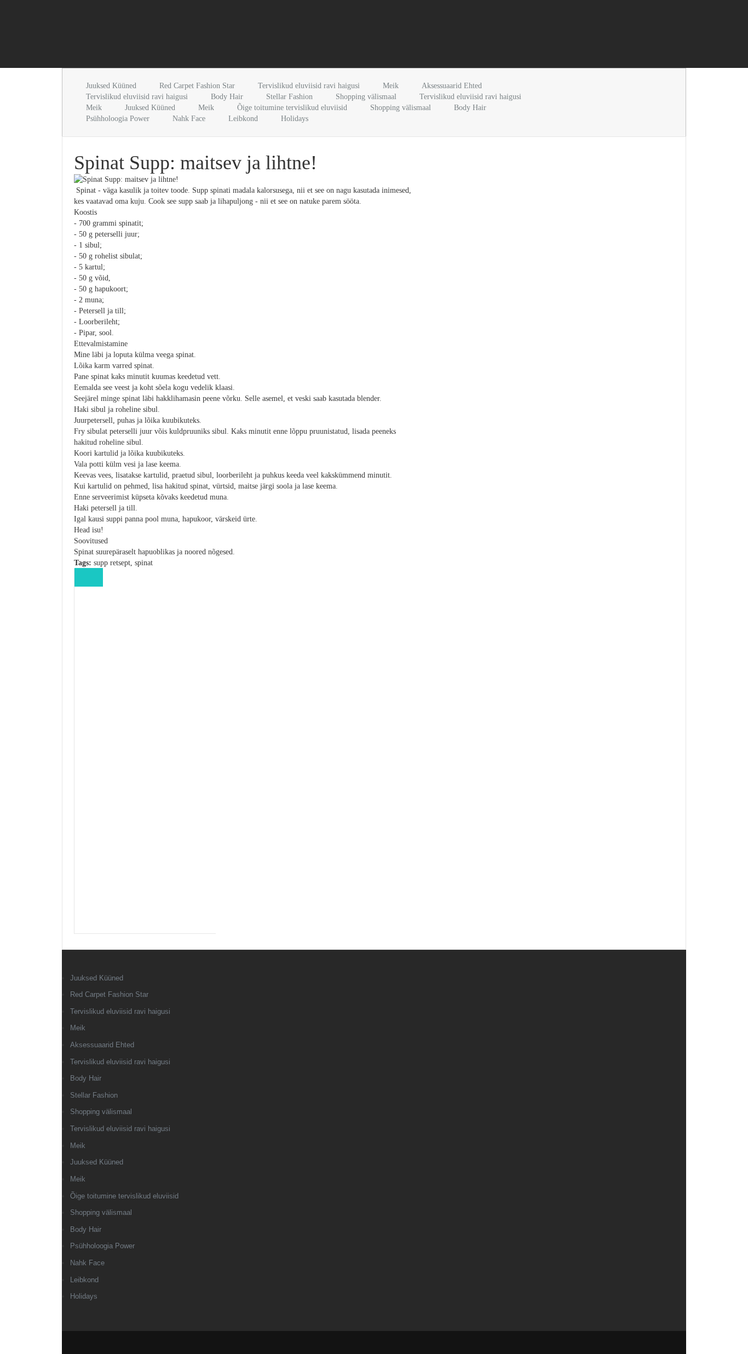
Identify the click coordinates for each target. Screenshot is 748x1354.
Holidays (294, 118)
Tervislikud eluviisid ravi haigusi (309, 86)
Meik (391, 86)
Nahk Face (188, 118)
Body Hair (227, 97)
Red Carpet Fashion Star (197, 86)
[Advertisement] (190, 36)
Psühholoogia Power (117, 118)
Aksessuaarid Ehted (452, 86)
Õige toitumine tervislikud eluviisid (292, 108)
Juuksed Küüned (111, 86)
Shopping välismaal (366, 97)
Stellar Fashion (289, 97)
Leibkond (243, 118)
